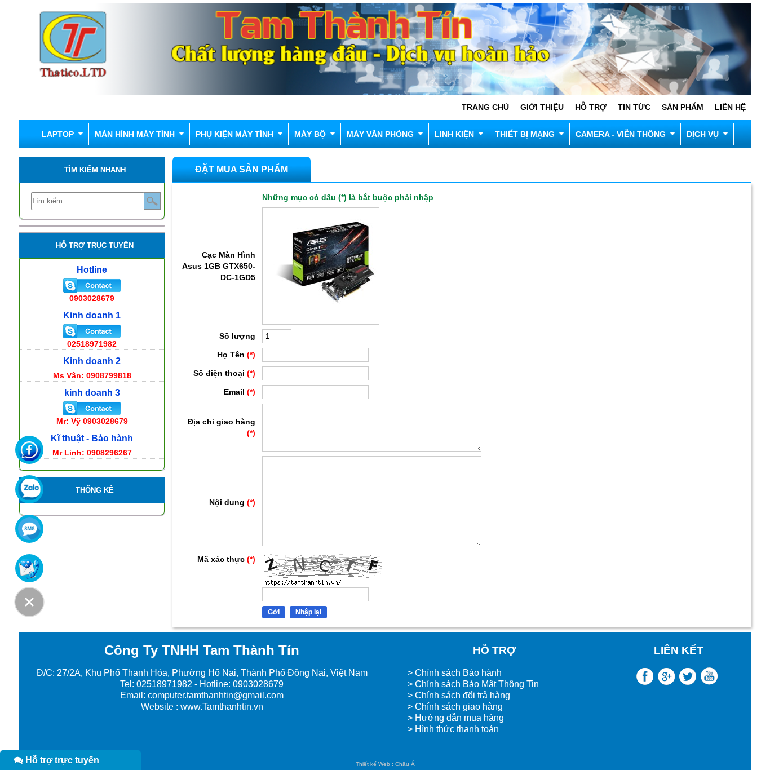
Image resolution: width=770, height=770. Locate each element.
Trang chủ (485, 107)
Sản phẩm (682, 107)
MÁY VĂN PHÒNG (380, 134)
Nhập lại (308, 612)
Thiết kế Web (373, 764)
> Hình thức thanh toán (454, 729)
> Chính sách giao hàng (455, 706)
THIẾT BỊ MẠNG (525, 134)
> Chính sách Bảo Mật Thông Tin (473, 684)
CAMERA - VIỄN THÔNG (621, 134)
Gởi (274, 612)
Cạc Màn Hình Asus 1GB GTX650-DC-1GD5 (218, 266)
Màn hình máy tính (135, 134)
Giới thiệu (542, 107)
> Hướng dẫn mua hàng (456, 718)
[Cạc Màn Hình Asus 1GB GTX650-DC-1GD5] (320, 321)
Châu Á (405, 764)
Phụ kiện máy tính (234, 134)
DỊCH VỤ (703, 134)
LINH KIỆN (454, 134)
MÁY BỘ (310, 134)
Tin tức (634, 107)
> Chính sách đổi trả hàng (459, 695)
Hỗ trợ (591, 107)
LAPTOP (58, 134)
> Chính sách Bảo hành (455, 673)
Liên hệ (730, 107)
